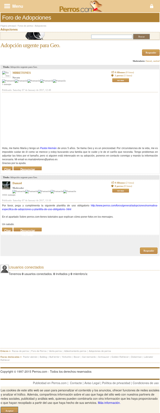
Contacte (76, 383)
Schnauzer (103, 356)
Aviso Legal (92, 383)
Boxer (77, 356)
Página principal (8, 25)
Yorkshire (66, 356)
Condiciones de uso (146, 383)
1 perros (123, 75)
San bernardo (89, 356)
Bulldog (43, 356)
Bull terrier (54, 356)
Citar (7, 168)
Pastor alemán (30, 356)
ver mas (120, 80)
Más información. (109, 403)
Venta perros (55, 351)
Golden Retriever (120, 356)
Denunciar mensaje (27, 168)
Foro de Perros (39, 351)
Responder (151, 52)
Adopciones (40, 25)
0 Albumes (124, 72)
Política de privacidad (116, 383)
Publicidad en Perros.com (50, 383)
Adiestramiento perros (75, 351)
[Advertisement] (33, 119)
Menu (17, 6)
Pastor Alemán (48, 148)
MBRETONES (21, 72)
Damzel (149, 61)
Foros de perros (25, 25)
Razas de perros (20, 351)
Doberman (136, 356)
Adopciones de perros (100, 351)
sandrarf (156, 61)
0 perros (123, 186)
